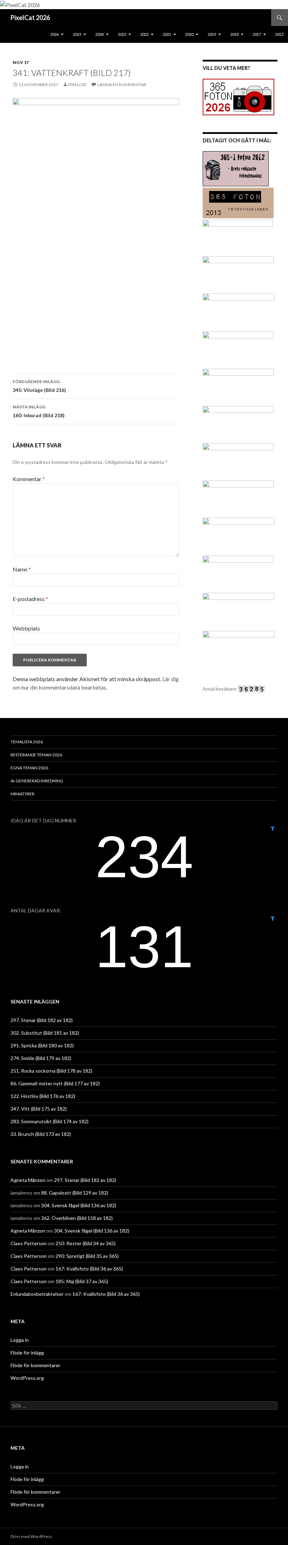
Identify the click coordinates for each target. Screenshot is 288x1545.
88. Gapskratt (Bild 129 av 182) (74, 1193)
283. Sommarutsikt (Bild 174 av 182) (50, 1121)
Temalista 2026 (27, 741)
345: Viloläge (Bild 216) (39, 386)
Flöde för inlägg (27, 1353)
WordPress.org (27, 1378)
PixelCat (77, 84)
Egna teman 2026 (29, 767)
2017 (257, 34)
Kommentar (29, 479)
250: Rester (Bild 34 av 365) (85, 1243)
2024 (99, 34)
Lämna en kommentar (121, 84)
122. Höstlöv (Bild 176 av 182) (43, 1096)
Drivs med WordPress (31, 1536)
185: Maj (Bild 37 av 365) (81, 1281)
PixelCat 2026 (30, 17)
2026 (54, 34)
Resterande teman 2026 (36, 754)
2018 (234, 34)
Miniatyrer (22, 793)
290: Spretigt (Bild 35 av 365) (87, 1256)
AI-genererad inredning (37, 780)
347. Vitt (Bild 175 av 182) (39, 1109)
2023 (122, 34)
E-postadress (30, 598)
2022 (144, 34)
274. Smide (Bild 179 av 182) (41, 1058)
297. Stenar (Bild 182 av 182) (42, 1020)
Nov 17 (21, 62)
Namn (22, 569)
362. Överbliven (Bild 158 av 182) (77, 1218)
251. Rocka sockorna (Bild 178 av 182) (51, 1071)
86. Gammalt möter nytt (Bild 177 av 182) (55, 1083)
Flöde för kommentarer (35, 1365)
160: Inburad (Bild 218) (39, 411)
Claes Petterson (29, 1243)
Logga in (20, 1340)
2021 (167, 34)
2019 (212, 34)
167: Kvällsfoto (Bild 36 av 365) (89, 1269)
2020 (189, 34)
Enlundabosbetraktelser (37, 1294)
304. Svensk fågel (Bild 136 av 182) (78, 1205)
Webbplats (26, 628)
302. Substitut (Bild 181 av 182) (45, 1033)
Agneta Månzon (28, 1180)
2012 (279, 34)
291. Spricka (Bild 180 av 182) (42, 1045)
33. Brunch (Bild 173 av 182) (41, 1134)
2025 (77, 34)
